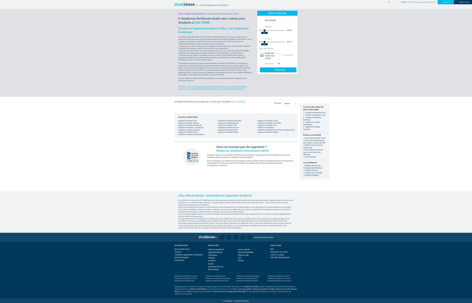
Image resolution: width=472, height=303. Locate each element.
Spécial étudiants (215, 252)
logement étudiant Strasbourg (189, 125)
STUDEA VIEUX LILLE (313, 165)
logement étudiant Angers (267, 132)
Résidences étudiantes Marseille (217, 281)
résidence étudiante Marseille (229, 120)
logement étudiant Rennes (228, 123)
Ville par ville (243, 255)
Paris (235, 289)
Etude (210, 263)
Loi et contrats (244, 249)
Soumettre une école (279, 252)
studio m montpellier (265, 127)
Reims (177, 291)
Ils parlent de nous (216, 266)
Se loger (211, 257)
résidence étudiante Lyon (315, 115)
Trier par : (278, 103)
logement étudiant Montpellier (311, 123)
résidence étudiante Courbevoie (190, 127)
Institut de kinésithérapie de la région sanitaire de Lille (314, 141)
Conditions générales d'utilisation (189, 254)
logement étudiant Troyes (267, 120)
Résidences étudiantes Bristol (247, 278)
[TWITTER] (242, 237)
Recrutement (213, 269)
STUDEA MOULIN (311, 170)
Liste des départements (280, 257)
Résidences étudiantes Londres (186, 278)
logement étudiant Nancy (227, 130)
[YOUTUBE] (235, 237)
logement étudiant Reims (187, 132)
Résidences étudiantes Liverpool (279, 278)
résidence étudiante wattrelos (232, 89)
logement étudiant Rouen (227, 132)
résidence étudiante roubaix (197, 86)
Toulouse (255, 289)
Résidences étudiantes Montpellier (218, 278)
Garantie (211, 260)
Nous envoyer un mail (260, 237)
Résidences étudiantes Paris (184, 281)
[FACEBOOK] (222, 237)
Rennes (294, 289)
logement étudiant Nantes (188, 123)
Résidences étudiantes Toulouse (186, 276)
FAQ (272, 249)
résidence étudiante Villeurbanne (190, 134)
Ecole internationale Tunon (315, 138)
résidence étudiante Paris (315, 112)
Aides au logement (216, 249)
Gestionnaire (464, 2)
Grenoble (271, 289)
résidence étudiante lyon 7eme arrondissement (276, 130)
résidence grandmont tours (228, 127)
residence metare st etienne (188, 130)
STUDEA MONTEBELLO (313, 168)
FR (387, 2)
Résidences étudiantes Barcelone (279, 281)
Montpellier (246, 289)
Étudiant (446, 2)
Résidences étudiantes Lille (195, 14)
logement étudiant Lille (187, 120)
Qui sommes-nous (182, 249)
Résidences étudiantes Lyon (215, 276)
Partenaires (179, 260)
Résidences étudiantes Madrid (278, 276)
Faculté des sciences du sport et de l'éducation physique (313, 151)
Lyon (240, 289)
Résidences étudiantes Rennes (247, 281)
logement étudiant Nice (227, 125)
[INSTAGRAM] (229, 237)
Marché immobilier (246, 252)
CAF (239, 257)
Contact (178, 252)
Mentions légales (182, 257)
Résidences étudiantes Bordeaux (248, 276)
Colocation (288, 55)
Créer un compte (277, 254)
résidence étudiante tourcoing (219, 86)
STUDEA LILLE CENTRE (313, 173)
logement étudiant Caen (267, 125)
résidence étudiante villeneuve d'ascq (206, 89)
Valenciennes (281, 289)
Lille (288, 289)
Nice (189, 291)
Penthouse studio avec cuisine (270, 54)
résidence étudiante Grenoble (269, 123)
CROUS (241, 260)
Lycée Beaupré (310, 156)
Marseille (263, 289)
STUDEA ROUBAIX (312, 175)
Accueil (181, 14)
